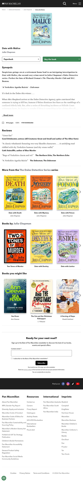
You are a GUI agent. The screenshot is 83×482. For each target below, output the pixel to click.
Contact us (31, 402)
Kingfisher (65, 409)
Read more (8, 115)
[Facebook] (63, 383)
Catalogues (31, 413)
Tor (63, 450)
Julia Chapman (27, 9)
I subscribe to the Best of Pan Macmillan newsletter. (30, 358)
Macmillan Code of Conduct (12, 413)
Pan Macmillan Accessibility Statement (12, 445)
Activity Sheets (32, 416)
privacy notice (27, 369)
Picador (64, 447)
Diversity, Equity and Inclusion (13, 409)
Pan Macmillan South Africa (51, 407)
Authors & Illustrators (14, 9)
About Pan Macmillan (10, 402)
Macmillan (65, 416)
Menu (75, 4)
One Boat (65, 439)
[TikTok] (72, 383)
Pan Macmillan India (50, 412)
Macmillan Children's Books (69, 425)
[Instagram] (68, 383)
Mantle (64, 436)
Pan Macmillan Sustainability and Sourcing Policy (14, 424)
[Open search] (64, 3)
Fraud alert (31, 430)
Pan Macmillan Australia (52, 402)
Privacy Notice (25, 473)
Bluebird (65, 402)
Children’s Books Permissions (12, 441)
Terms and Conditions (41, 473)
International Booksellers (31, 425)
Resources (33, 396)
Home (3, 9)
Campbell (65, 406)
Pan (63, 443)
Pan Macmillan (10, 396)
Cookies (13, 473)
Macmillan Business (69, 420)
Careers (30, 406)
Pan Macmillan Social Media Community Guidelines (12, 457)
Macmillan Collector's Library (69, 431)
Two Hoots (65, 454)
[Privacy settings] (4, 478)
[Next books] (80, 191)
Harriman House (68, 413)
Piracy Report (32, 409)
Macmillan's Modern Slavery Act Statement (14, 430)
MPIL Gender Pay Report (11, 406)
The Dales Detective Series (35, 169)
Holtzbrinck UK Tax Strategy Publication (12, 436)
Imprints (66, 396)
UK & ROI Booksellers (35, 420)
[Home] (11, 3)
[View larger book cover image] (41, 29)
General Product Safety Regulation (10, 451)
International (51, 396)
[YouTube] (77, 384)
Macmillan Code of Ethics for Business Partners (12, 417)
